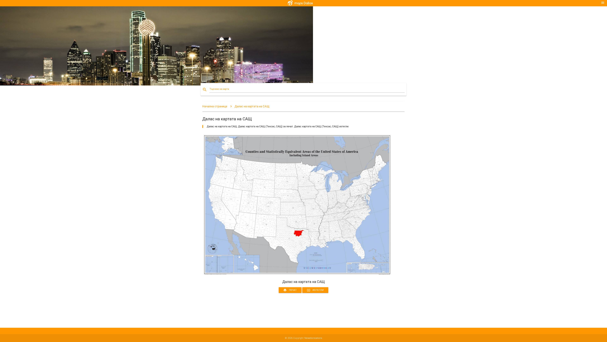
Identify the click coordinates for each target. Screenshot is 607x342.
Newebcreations (313, 338)
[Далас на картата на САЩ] (297, 273)
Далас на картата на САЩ (252, 106)
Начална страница (214, 106)
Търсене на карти (219, 89)
